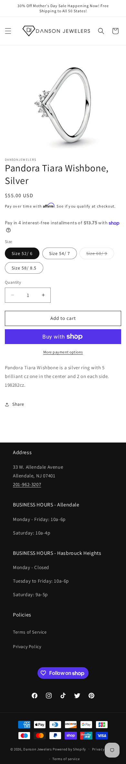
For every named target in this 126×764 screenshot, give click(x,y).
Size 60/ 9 (100, 254)
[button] (8, 31)
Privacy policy (104, 749)
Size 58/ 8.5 (24, 268)
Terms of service (65, 759)
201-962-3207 (27, 484)
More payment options (63, 352)
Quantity (13, 282)
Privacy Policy (27, 646)
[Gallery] (63, 103)
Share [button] (18, 404)
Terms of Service (30, 632)
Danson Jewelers (37, 749)
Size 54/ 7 (59, 253)
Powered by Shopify (69, 749)
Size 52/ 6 (22, 253)
